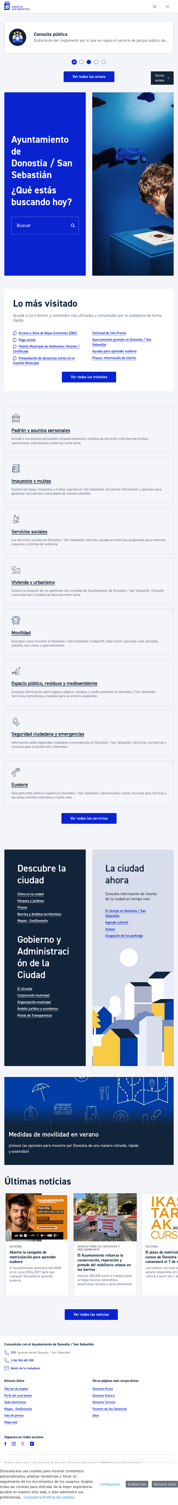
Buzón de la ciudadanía (25, 1368)
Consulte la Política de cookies (48, 1497)
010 (13, 1353)
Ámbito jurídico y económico (37, 1008)
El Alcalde (24, 988)
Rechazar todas (165, 1484)
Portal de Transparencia (34, 1015)
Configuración (110, 1484)
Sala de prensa (14, 1415)
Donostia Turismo (103, 1402)
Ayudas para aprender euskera (114, 351)
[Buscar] (73, 225)
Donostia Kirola (102, 1389)
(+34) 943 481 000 (22, 1360)
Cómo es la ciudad (30, 894)
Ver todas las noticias (91, 1314)
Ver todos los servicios (89, 818)
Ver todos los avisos (89, 76)
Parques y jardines (30, 900)
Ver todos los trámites (89, 377)
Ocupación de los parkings (124, 936)
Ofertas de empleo (16, 1389)
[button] (155, 7)
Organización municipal (34, 1002)
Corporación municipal (33, 995)
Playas (22, 907)
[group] (89, 1121)
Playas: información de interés (114, 358)
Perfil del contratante (18, 1396)
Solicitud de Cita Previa (109, 333)
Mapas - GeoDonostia (32, 920)
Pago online (27, 339)
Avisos (110, 929)
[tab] (81, 62)
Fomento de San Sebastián (109, 1409)
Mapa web (10, 1422)
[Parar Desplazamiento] (74, 62)
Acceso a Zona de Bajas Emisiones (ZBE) (48, 333)
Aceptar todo (137, 1484)
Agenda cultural (116, 922)
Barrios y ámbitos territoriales (39, 914)
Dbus (95, 1415)
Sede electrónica (15, 1402)
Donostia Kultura (103, 1396)
